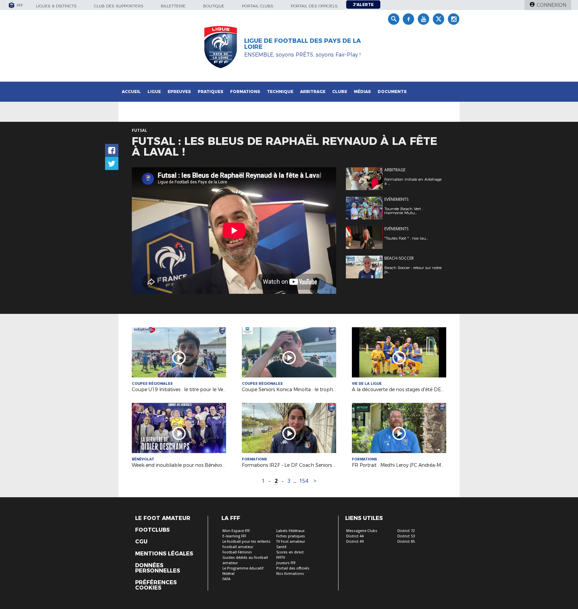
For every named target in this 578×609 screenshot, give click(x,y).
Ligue (154, 91)
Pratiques (210, 91)
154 (303, 481)
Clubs (339, 91)
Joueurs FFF (286, 563)
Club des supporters (118, 6)
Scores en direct (290, 552)
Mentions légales (164, 553)
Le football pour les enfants (246, 541)
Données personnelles (157, 568)
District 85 (406, 541)
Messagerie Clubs (361, 531)
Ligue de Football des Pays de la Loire (302, 44)
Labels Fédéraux (290, 531)
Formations (245, 91)
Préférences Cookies (156, 585)
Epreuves (179, 91)
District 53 (406, 536)
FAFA (226, 579)
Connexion (551, 5)
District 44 (355, 536)
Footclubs (152, 530)
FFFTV (280, 557)
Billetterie (173, 6)
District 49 (355, 541)
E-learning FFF (234, 536)
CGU (141, 541)
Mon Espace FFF (236, 531)
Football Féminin (237, 552)
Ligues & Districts (56, 6)
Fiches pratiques (290, 536)
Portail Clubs (257, 6)
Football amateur (237, 547)
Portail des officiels (314, 6)
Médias (362, 91)
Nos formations (290, 574)
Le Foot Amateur (162, 518)
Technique (280, 91)
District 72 (406, 531)
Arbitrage (312, 91)
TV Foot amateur (290, 541)
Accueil (131, 91)
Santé (281, 547)
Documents (392, 91)
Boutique (213, 6)
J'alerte (363, 4)
